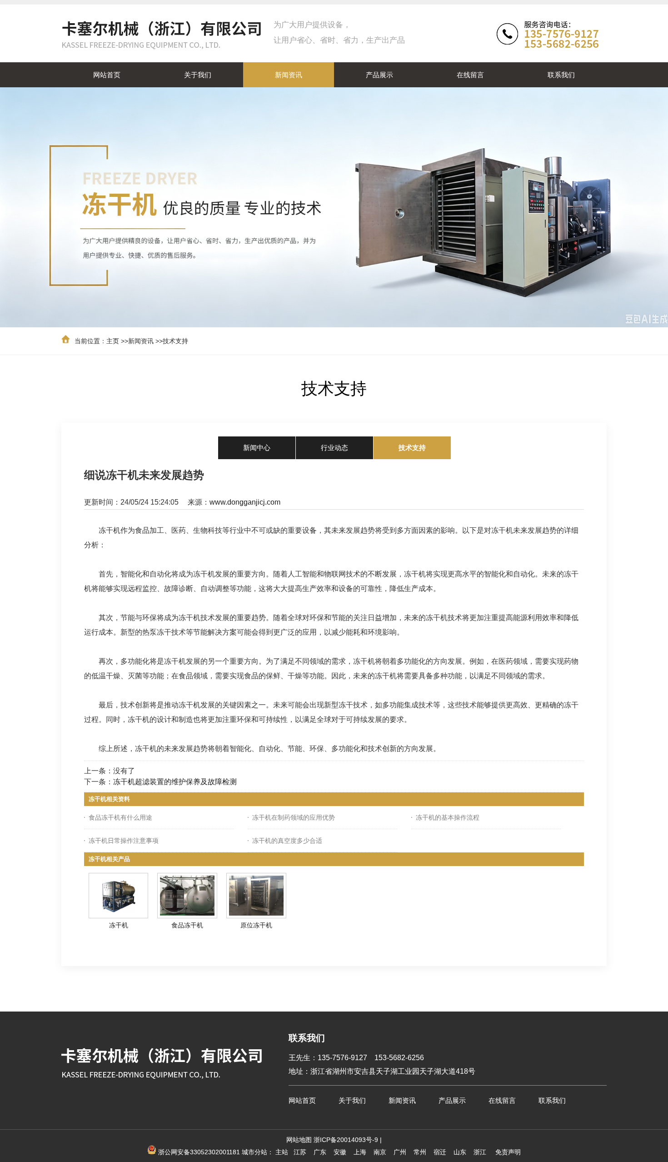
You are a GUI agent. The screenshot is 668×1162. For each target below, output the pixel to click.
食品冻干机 (187, 925)
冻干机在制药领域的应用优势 (293, 817)
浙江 (480, 1152)
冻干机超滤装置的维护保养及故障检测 (175, 782)
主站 (281, 1152)
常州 (420, 1152)
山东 (460, 1152)
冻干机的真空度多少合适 (287, 840)
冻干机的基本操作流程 (447, 817)
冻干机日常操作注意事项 (124, 840)
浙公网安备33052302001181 (199, 1152)
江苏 (300, 1152)
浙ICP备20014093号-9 (346, 1139)
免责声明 (508, 1152)
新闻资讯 (141, 341)
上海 (360, 1152)
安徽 (340, 1152)
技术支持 (175, 341)
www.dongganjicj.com (244, 502)
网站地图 (299, 1139)
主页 (112, 341)
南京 (380, 1152)
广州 (400, 1152)
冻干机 (118, 925)
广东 (320, 1152)
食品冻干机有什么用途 (120, 817)
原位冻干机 (256, 925)
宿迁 (440, 1152)
